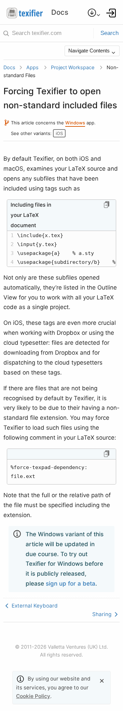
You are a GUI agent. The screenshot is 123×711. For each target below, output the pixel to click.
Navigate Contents (89, 50)
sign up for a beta (70, 583)
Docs (9, 67)
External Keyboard (34, 605)
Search (109, 33)
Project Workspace (72, 67)
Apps (32, 67)
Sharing (102, 614)
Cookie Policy (33, 696)
